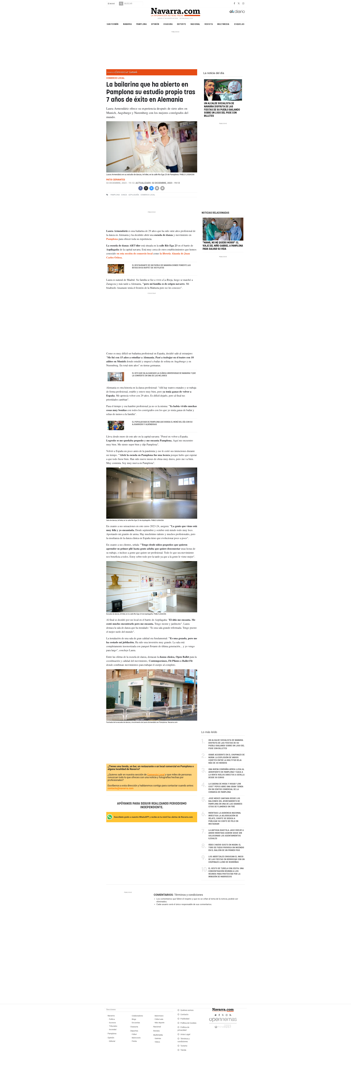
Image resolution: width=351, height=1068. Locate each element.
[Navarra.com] (175, 11)
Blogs (134, 1019)
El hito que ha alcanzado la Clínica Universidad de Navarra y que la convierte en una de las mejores (164, 374)
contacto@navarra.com (121, 788)
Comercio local (148, 195)
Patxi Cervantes (115, 179)
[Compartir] (140, 188)
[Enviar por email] (157, 188)
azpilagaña (133, 195)
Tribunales (113, 1026)
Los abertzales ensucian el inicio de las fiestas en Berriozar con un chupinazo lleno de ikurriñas (226, 859)
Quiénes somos (186, 1010)
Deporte (181, 24)
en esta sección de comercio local (135, 253)
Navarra (127, 24)
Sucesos (112, 1023)
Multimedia (223, 24)
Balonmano (159, 1016)
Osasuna (168, 24)
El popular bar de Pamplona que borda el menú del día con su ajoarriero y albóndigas (162, 423)
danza (124, 195)
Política (112, 1019)
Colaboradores (137, 1016)
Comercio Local (156, 774)
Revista (209, 24)
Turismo (183, 1046)
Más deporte (159, 1023)
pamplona (115, 195)
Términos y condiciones (188, 894)
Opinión (155, 24)
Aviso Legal (185, 1034)
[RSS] (230, 1015)
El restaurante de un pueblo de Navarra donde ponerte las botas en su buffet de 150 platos (161, 266)
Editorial (112, 1041)
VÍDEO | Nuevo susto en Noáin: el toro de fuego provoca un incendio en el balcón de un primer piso (226, 847)
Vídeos (157, 1042)
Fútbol (134, 1034)
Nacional (195, 24)
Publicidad (184, 1019)
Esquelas (239, 24)
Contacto (184, 1014)
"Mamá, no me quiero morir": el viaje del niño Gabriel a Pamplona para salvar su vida (223, 245)
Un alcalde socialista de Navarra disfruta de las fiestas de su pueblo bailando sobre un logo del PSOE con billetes (222, 109)
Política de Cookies (188, 1023)
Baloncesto (136, 1038)
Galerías (158, 1038)
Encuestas (136, 1023)
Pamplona (141, 24)
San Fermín (112, 24)
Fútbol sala (159, 1019)
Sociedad (112, 1029)
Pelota (134, 1041)
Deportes (134, 1031)
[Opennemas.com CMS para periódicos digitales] (223, 1022)
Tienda (183, 1050)
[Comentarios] (162, 188)
